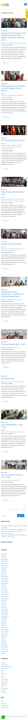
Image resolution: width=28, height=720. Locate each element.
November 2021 (5, 631)
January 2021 (4, 647)
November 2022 (5, 613)
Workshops (4, 692)
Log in (2, 702)
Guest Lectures (4, 681)
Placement (3, 685)
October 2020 (4, 651)
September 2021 (5, 635)
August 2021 (4, 636)
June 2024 (3, 587)
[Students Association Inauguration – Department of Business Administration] (14, 281)
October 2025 (4, 563)
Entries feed (4, 703)
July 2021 (3, 638)
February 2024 (4, 590)
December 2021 (5, 629)
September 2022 (5, 616)
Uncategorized (8, 97)
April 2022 (3, 624)
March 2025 (4, 574)
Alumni (16, 145)
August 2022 (4, 618)
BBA (14, 95)
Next (24, 509)
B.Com (4, 95)
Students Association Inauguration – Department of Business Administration (12, 294)
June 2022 (3, 620)
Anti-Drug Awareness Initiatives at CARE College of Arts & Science (13, 88)
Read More (6, 62)
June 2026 (3, 557)
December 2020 (5, 649)
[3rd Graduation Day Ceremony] (14, 130)
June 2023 (3, 603)
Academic (4, 145)
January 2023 (4, 611)
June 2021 (3, 640)
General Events (22, 43)
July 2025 (3, 568)
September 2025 (5, 565)
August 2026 (4, 554)
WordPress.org (4, 707)
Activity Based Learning (7, 666)
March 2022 (4, 625)
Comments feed (5, 705)
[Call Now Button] (3, 717)
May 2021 (3, 642)
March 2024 (4, 589)
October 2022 (4, 614)
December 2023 (5, 594)
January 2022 (4, 627)
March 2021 (4, 644)
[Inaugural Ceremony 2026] (14, 233)
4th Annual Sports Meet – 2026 (13, 344)
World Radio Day (7, 379)
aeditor (4, 43)
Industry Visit (4, 683)
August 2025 (4, 567)
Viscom (10, 149)
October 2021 (4, 633)
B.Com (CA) (11, 43)
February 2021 (4, 646)
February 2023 (4, 609)
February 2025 (4, 576)
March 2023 (4, 607)
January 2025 (4, 578)
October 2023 (4, 596)
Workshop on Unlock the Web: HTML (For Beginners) (14, 535)
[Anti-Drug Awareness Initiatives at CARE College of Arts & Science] (14, 75)
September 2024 (5, 581)
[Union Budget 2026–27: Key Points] (14, 414)
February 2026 (4, 559)
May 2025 (3, 572)
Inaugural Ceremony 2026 (11, 244)
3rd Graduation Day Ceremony (13, 140)
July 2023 (3, 602)
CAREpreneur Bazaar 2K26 (8, 536)
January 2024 (4, 592)
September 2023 (5, 598)
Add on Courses (6, 199)
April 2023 (3, 605)
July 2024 (3, 585)
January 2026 (4, 561)
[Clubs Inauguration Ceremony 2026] (14, 181)
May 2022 (3, 622)
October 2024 (4, 579)
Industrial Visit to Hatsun (7, 533)
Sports (2, 686)
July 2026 (3, 556)
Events (16, 43)
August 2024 (4, 583)
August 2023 (4, 600)
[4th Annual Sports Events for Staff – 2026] (14, 464)
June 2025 (3, 570)
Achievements (10, 145)
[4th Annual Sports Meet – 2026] (14, 334)
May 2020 (3, 653)
